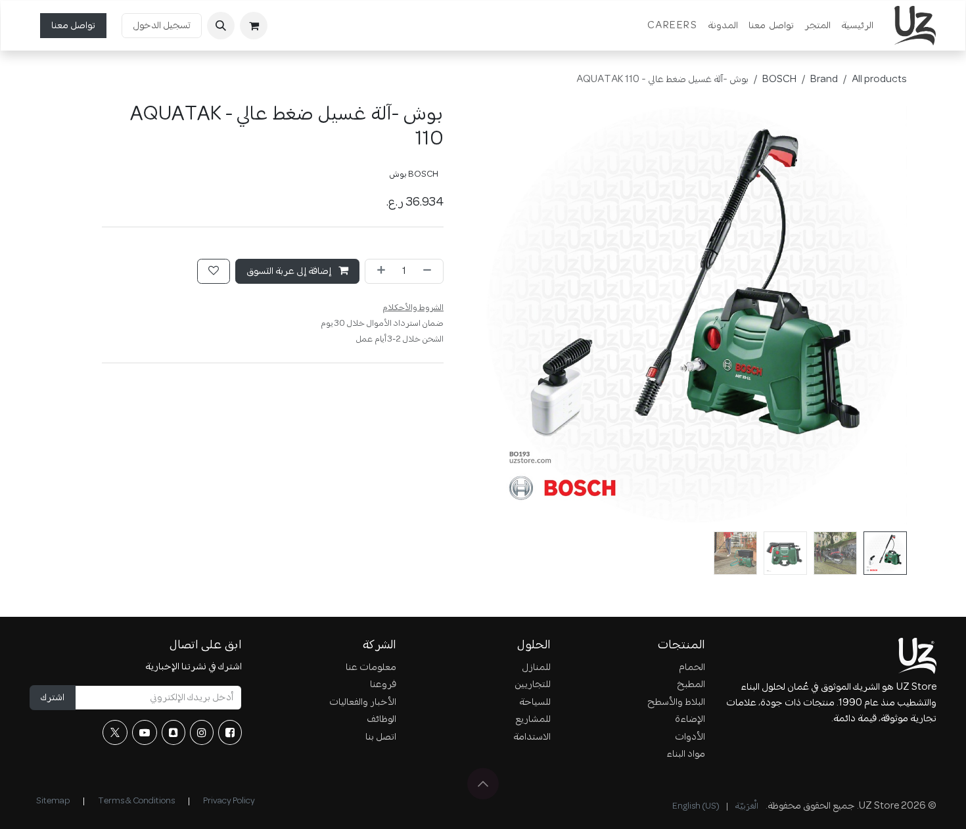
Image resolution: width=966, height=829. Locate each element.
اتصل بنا (380, 737)
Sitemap (53, 801)
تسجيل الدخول (162, 25)
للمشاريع (533, 719)
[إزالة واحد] (430, 271)
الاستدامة (532, 737)
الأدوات (690, 737)
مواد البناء (685, 754)
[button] (221, 25)
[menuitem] (857, 25)
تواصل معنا (73, 25)
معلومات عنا (371, 667)
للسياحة (535, 702)
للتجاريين (533, 684)
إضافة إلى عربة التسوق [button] (289, 271)
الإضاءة (690, 719)
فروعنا (383, 684)
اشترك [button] (52, 697)
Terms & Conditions (136, 801)
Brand (824, 79)
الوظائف (381, 719)
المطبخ (691, 684)
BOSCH (779, 79)
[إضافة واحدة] (378, 271)
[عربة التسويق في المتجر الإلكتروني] (253, 25)
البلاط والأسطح (676, 702)
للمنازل (536, 667)
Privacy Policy (229, 801)
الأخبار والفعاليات (362, 702)
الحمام (692, 667)
